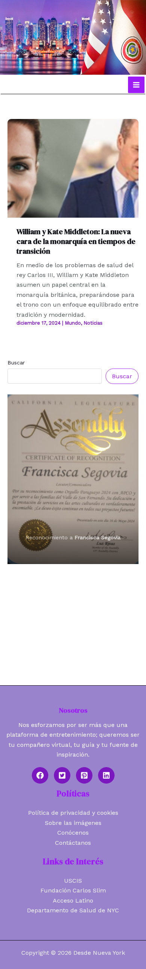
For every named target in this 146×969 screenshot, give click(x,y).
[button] (40, 775)
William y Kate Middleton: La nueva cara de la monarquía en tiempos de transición (76, 241)
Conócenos (73, 832)
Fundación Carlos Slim (73, 890)
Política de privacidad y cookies (73, 812)
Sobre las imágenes (73, 822)
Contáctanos (73, 842)
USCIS (73, 880)
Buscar (16, 363)
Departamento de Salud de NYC (73, 910)
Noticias (93, 323)
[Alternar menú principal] (136, 85)
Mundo (73, 323)
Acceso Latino (73, 900)
